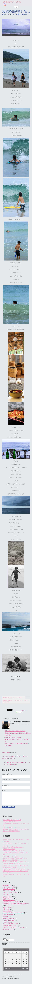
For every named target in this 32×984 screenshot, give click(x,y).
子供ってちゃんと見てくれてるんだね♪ (15, 731)
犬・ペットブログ (8, 929)
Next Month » (25, 968)
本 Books (5, 916)
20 (19, 961)
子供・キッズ (7, 894)
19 (16, 961)
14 (23, 959)
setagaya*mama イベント (10, 925)
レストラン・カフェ (9, 889)
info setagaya (6, 922)
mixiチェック (24, 710)
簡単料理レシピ (7, 885)
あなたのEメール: (11, 779)
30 (5, 965)
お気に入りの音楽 (8, 914)
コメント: (4, 790)
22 (26, 961)
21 (23, 961)
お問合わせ (11, 976)
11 (12, 959)
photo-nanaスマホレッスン (10, 924)
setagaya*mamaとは (12, 974)
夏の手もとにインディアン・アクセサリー (13, 697)
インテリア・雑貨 (8, 890)
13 (19, 959)
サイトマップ (5, 976)
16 (5, 961)
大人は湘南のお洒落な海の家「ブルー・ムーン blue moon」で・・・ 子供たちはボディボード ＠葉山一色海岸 (16, 12)
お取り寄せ (6, 909)
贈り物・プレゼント (9, 900)
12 (16, 959)
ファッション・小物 (9, 887)
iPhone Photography (8, 920)
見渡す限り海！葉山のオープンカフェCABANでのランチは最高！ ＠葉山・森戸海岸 (15, 852)
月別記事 (5, 938)
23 (5, 963)
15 (26, 959)
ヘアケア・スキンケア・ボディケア (13, 913)
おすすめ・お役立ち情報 (10, 892)
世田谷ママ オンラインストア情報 (13, 927)
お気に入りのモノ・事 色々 (11, 902)
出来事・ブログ (6, 752)
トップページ (5, 974)
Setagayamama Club (9, 918)
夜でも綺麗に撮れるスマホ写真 (12, 820)
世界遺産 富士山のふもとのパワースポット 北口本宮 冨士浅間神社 (16, 701)
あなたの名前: (7, 774)
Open (16, 7)
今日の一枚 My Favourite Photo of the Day (16, 903)
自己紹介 (20, 974)
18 (12, 961)
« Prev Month (7, 968)
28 (23, 963)
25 (12, 963)
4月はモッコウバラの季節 (10, 822)
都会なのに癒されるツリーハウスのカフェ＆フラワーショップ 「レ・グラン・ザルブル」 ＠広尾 (16, 871)
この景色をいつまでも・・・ (11, 827)
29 (26, 963)
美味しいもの (7, 907)
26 (16, 963)
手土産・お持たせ (8, 898)
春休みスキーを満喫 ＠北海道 (13, 737)
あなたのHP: (5, 785)
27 (19, 963)
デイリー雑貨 (7, 911)
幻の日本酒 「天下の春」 (11, 856)
